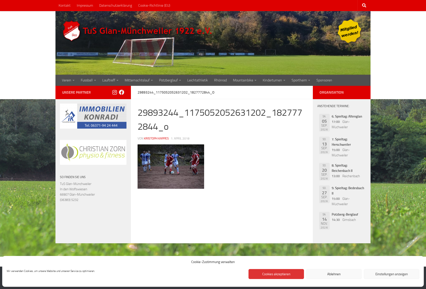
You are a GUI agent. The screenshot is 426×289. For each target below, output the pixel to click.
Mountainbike (243, 80)
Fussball (87, 80)
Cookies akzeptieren (276, 274)
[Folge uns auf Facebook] (121, 92)
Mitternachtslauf (137, 80)
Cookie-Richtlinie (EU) (154, 5)
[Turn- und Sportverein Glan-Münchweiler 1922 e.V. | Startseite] (138, 31)
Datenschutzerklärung (115, 5)
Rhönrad (220, 80)
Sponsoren (324, 80)
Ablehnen (334, 274)
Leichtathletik (197, 80)
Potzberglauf (168, 80)
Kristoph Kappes (156, 138)
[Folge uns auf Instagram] (114, 92)
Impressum (85, 5)
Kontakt (65, 5)
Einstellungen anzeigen (391, 274)
